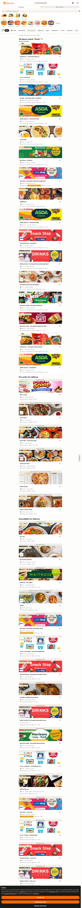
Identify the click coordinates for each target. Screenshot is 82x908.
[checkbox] (4, 24)
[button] (7, 3)
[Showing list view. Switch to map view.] (79, 11)
